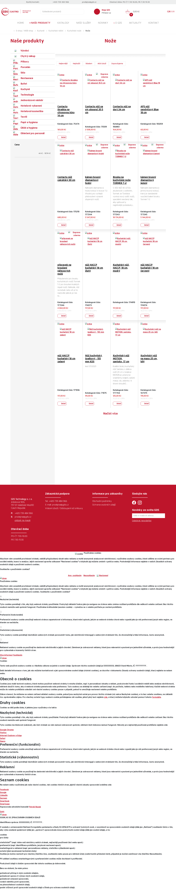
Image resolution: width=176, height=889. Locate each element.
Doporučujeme (117, 63)
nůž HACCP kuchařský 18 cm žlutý (94, 268)
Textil (24, 117)
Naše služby (83, 23)
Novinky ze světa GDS (145, 510)
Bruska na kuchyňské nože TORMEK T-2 (122, 180)
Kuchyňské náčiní (56, 31)
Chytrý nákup (28, 56)
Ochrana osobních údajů (104, 505)
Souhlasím (17, 655)
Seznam (3, 798)
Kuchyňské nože (74, 31)
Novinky (103, 23)
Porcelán (25, 67)
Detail (63, 137)
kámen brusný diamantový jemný (148, 180)
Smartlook (4, 801)
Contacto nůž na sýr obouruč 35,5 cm (94, 109)
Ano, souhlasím (75, 576)
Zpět (2, 812)
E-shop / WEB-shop (24, 31)
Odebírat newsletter (142, 521)
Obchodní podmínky (102, 501)
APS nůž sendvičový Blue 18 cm (150, 109)
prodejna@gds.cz (89, 2)
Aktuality (135, 23)
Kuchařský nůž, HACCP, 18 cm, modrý (121, 268)
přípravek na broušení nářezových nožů (64, 269)
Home (20, 23)
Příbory (25, 62)
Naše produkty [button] (40, 23)
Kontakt (153, 23)
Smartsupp (5, 804)
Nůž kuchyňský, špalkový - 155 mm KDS (93, 358)
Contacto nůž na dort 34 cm (122, 108)
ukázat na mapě (22, 520)
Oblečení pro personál (33, 133)
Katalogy (63, 23)
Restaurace (27, 78)
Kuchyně (40, 31)
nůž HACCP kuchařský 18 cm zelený (66, 358)
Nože (87, 31)
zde (105, 697)
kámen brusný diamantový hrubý (93, 180)
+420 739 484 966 (61, 2)
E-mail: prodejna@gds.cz (57, 505)
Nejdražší (76, 63)
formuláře (156, 697)
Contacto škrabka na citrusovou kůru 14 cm (65, 111)
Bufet (24, 84)
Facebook (4, 790)
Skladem (88, 63)
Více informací (6, 655)
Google (3, 792)
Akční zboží (102, 63)
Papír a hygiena (29, 122)
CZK (169, 12)
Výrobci (25, 51)
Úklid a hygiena (29, 128)
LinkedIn (4, 795)
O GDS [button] (118, 23)
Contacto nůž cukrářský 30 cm (66, 178)
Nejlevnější (63, 63)
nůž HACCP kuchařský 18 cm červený (149, 268)
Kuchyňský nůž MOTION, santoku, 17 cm (121, 358)
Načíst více (110, 413)
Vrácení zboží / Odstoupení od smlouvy (64, 508)
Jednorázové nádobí (32, 100)
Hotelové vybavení (31, 106)
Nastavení (103, 576)
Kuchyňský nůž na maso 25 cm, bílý (149, 358)
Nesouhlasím (89, 576)
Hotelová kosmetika (32, 111)
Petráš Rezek (35, 807)
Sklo (23, 73)
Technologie (27, 95)
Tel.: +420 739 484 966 (56, 501)
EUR (173, 12)
